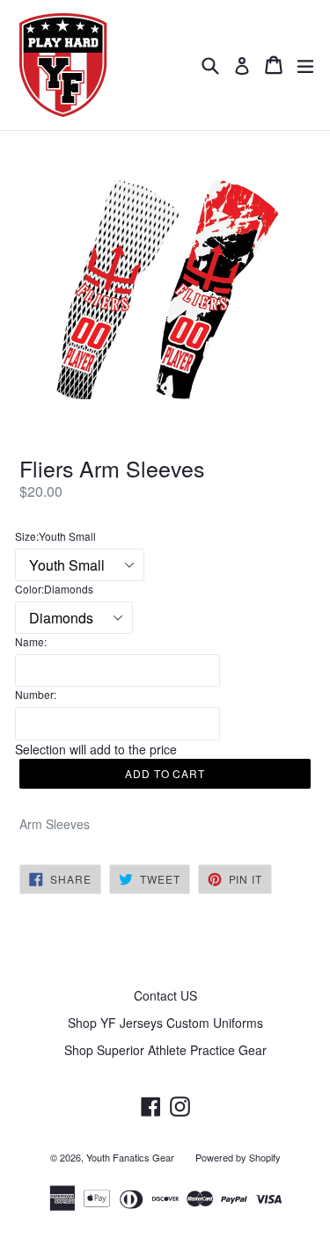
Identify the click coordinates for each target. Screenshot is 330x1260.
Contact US (165, 995)
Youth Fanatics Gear (130, 1157)
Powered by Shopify (238, 1157)
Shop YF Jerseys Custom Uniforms (165, 1022)
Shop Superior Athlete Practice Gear (165, 1050)
